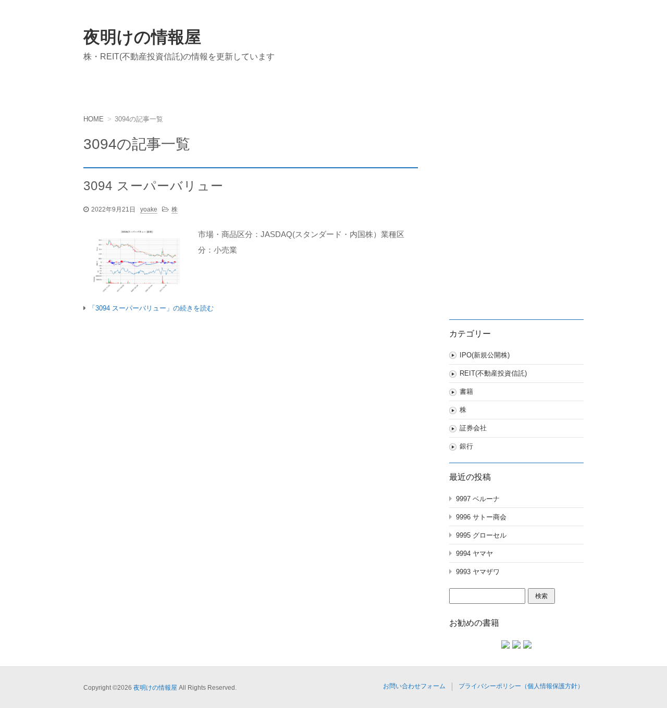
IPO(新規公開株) (485, 355)
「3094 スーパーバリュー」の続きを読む (151, 308)
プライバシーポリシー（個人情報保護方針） (521, 686)
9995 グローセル (481, 535)
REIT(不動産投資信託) (493, 373)
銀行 (466, 446)
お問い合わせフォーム (414, 686)
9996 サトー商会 (481, 517)
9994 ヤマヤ (474, 553)
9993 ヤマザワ (478, 572)
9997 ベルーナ (478, 499)
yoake (148, 209)
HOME (93, 119)
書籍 (466, 391)
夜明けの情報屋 (142, 37)
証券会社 (473, 428)
